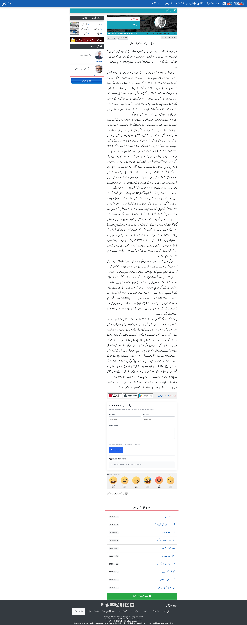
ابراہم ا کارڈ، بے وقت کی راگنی (142, 540)
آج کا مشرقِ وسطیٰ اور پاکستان (142, 588)
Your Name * (112, 414)
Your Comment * (114, 425)
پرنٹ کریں (110, 38)
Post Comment (116, 450)
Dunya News (108, 611)
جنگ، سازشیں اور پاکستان (142, 580)
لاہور (99, 24)
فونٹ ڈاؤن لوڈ (78, 611)
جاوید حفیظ (136, 25)
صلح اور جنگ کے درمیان (142, 556)
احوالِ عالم (132, 19)
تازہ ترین (160, 3)
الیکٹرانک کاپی (121, 38)
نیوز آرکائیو (155, 611)
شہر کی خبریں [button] (189, 3)
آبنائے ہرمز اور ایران (142, 532)
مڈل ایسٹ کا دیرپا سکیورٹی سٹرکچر (142, 564)
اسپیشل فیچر (201, 3)
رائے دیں (146, 611)
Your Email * (146, 414)
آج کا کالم (169, 10)
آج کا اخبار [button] (167, 3)
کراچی (99, 33)
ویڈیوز (88, 611)
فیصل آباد (84, 24)
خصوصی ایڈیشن (209, 3)
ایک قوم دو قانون (142, 517)
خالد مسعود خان (98, 75)
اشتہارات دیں (123, 611)
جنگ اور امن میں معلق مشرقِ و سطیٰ (142, 525)
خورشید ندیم (99, 61)
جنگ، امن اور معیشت (142, 548)
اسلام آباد (97, 29)
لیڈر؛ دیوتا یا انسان (85, 55)
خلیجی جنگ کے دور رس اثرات (142, 572)
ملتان (86, 33)
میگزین (218, 3)
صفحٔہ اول (154, 3)
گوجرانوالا (84, 29)
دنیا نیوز (96, 611)
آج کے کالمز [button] (178, 3)
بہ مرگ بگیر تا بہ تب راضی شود (82, 69)
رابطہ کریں (166, 611)
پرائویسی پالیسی (135, 611)
